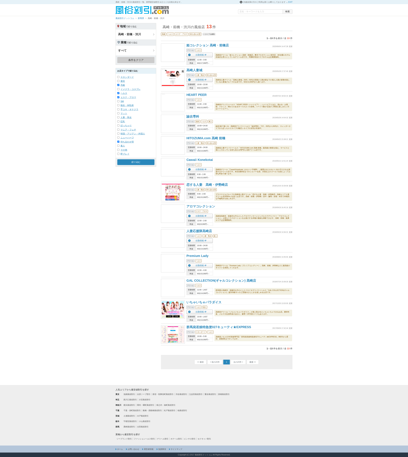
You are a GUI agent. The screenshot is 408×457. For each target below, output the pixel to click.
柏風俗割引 (182, 410)
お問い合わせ (133, 449)
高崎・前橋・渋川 (129, 34)
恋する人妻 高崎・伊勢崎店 (207, 184)
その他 (123, 150)
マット (123, 113)
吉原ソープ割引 (143, 394)
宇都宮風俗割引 (130, 421)
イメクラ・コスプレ (130, 89)
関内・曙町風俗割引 (145, 405)
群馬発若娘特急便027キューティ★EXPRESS (218, 327)
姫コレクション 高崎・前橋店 (207, 45)
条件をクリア (136, 60)
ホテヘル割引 (176, 439)
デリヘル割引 (162, 439)
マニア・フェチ (128, 129)
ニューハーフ (127, 137)
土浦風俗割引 (129, 416)
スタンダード (127, 77)
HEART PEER (196, 95)
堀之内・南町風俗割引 (165, 405)
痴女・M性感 (127, 105)
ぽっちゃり (126, 125)
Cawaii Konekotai (199, 160)
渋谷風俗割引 (181, 394)
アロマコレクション (200, 206)
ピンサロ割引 (190, 439)
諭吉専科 (192, 116)
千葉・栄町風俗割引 (132, 410)
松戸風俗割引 (169, 410)
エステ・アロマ (128, 97)
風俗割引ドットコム (125, 18)
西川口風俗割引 (130, 400)
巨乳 (122, 121)
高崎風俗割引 (129, 427)
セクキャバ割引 (204, 439)
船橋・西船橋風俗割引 (152, 410)
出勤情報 (200, 55)
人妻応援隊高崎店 (199, 231)
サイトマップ (176, 449)
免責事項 (162, 449)
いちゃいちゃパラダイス (204, 302)
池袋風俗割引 (129, 394)
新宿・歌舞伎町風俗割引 (163, 394)
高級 (122, 85)
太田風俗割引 (143, 427)
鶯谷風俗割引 (210, 394)
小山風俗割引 (144, 421)
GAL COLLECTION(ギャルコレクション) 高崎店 (221, 280)
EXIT (290, 2)
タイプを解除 (210, 34)
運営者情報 (148, 449)
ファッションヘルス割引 (144, 439)
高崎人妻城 (194, 70)
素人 (122, 145)
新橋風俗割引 (224, 394)
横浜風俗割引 (129, 405)
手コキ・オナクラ (129, 109)
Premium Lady (197, 256)
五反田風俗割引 (196, 394)
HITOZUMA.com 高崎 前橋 (205, 138)
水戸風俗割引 (143, 416)
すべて (122, 50)
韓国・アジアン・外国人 (132, 133)
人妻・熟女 (126, 117)
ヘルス (123, 93)
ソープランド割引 (124, 439)
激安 (122, 81)
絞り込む (135, 162)
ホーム (120, 449)
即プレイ (124, 154)
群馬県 (141, 18)
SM (122, 101)
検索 (287, 11)
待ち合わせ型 (127, 141)
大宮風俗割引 (144, 400)
